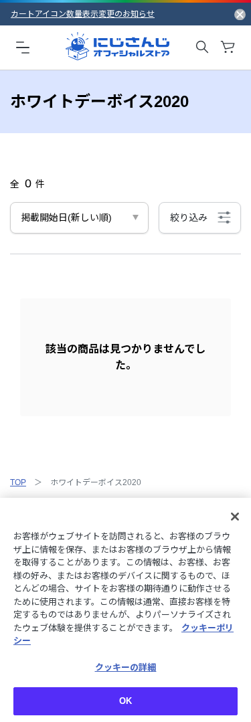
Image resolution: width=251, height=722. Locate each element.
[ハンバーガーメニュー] (22, 46)
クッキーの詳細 (126, 667)
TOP (18, 482)
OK (125, 701)
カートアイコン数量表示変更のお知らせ (83, 14)
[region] (125, 610)
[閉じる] (235, 516)
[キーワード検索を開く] (202, 46)
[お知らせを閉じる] (240, 14)
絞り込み (188, 217)
